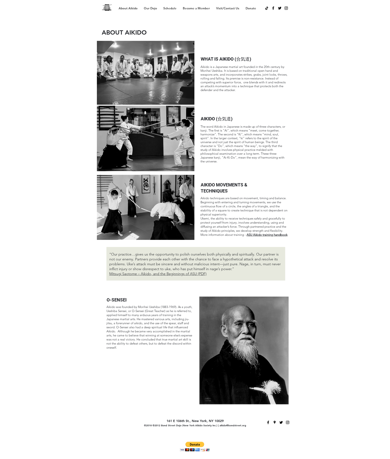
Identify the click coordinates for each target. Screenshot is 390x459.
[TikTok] (266, 8)
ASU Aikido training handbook (267, 235)
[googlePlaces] (274, 422)
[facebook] (273, 8)
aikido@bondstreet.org (233, 425)
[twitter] (279, 8)
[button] (170, 8)
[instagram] (286, 8)
